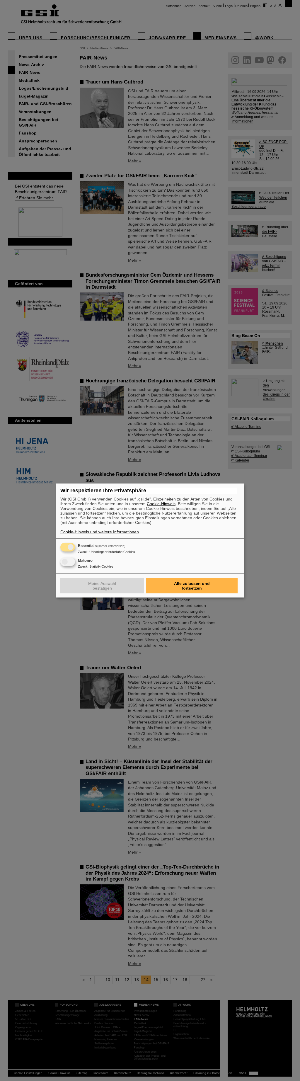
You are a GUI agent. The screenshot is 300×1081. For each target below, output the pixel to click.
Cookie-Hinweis (161, 503)
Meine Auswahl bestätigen (102, 585)
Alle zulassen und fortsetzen (192, 585)
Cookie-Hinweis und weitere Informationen (99, 532)
